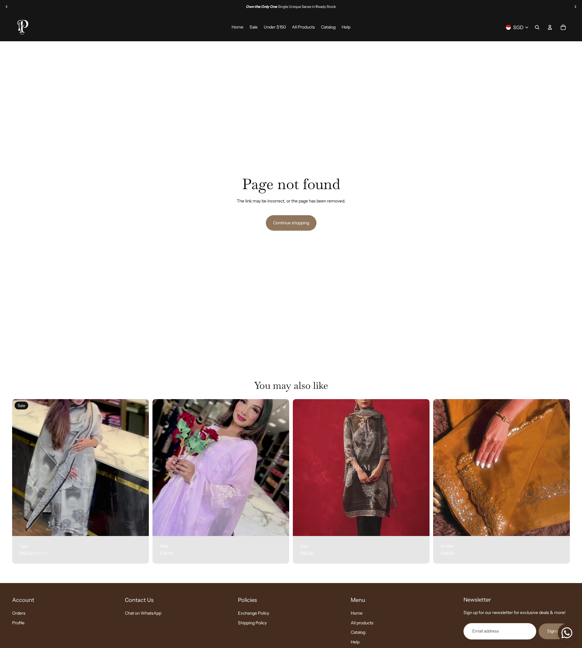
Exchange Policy (253, 613)
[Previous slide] (6, 6)
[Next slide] (575, 6)
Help (355, 642)
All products (362, 623)
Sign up (554, 631)
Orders (18, 613)
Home (357, 613)
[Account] (550, 27)
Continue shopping (291, 223)
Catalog (358, 632)
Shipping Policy (252, 623)
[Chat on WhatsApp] (567, 633)
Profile (18, 623)
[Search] (537, 27)
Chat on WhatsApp (143, 613)
